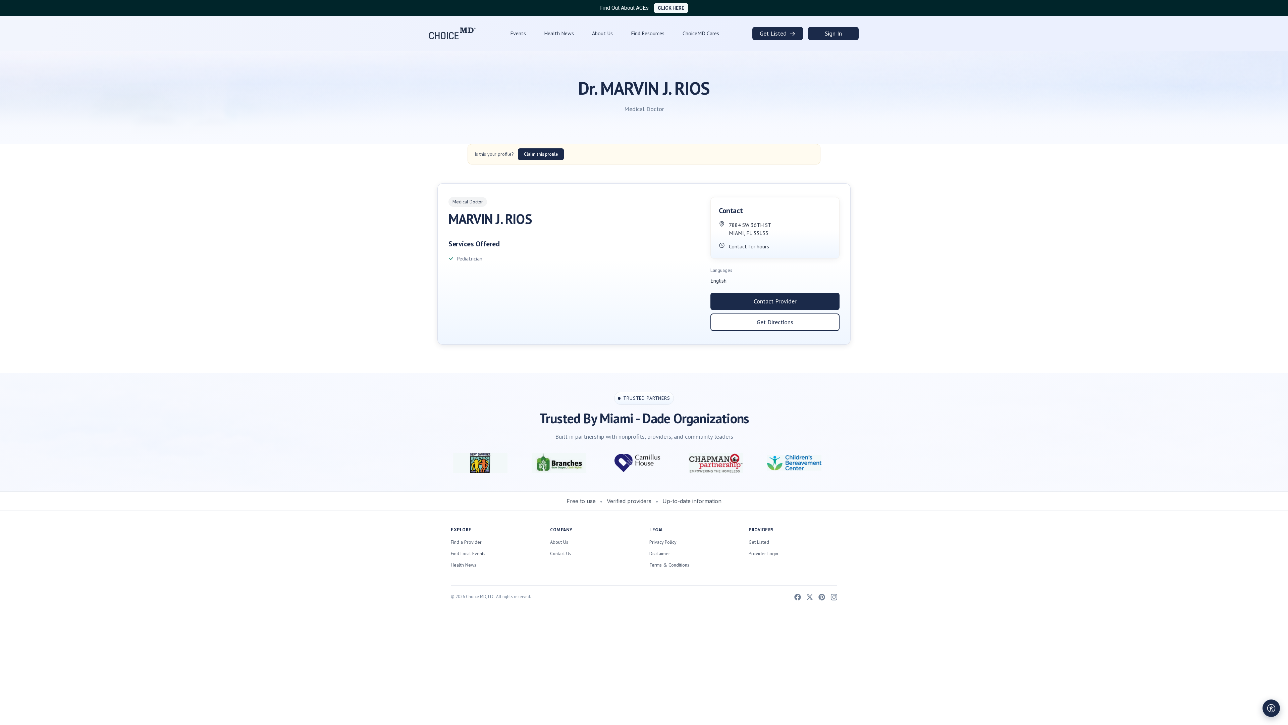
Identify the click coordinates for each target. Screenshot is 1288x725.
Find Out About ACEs (624, 8)
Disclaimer (659, 553)
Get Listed (778, 33)
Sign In (833, 33)
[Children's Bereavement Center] (718, 463)
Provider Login (763, 553)
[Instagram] (833, 596)
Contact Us (560, 553)
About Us (602, 33)
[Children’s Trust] (797, 463)
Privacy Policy (663, 542)
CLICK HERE (671, 8)
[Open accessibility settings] (1271, 708)
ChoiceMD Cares (701, 33)
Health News (559, 33)
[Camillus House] (561, 463)
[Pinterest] (821, 596)
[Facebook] (797, 596)
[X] (809, 596)
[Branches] (483, 463)
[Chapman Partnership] (640, 463)
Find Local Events (468, 553)
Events (518, 33)
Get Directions (775, 322)
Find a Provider (466, 542)
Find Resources (647, 33)
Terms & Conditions (669, 565)
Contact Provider (775, 301)
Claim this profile (541, 154)
